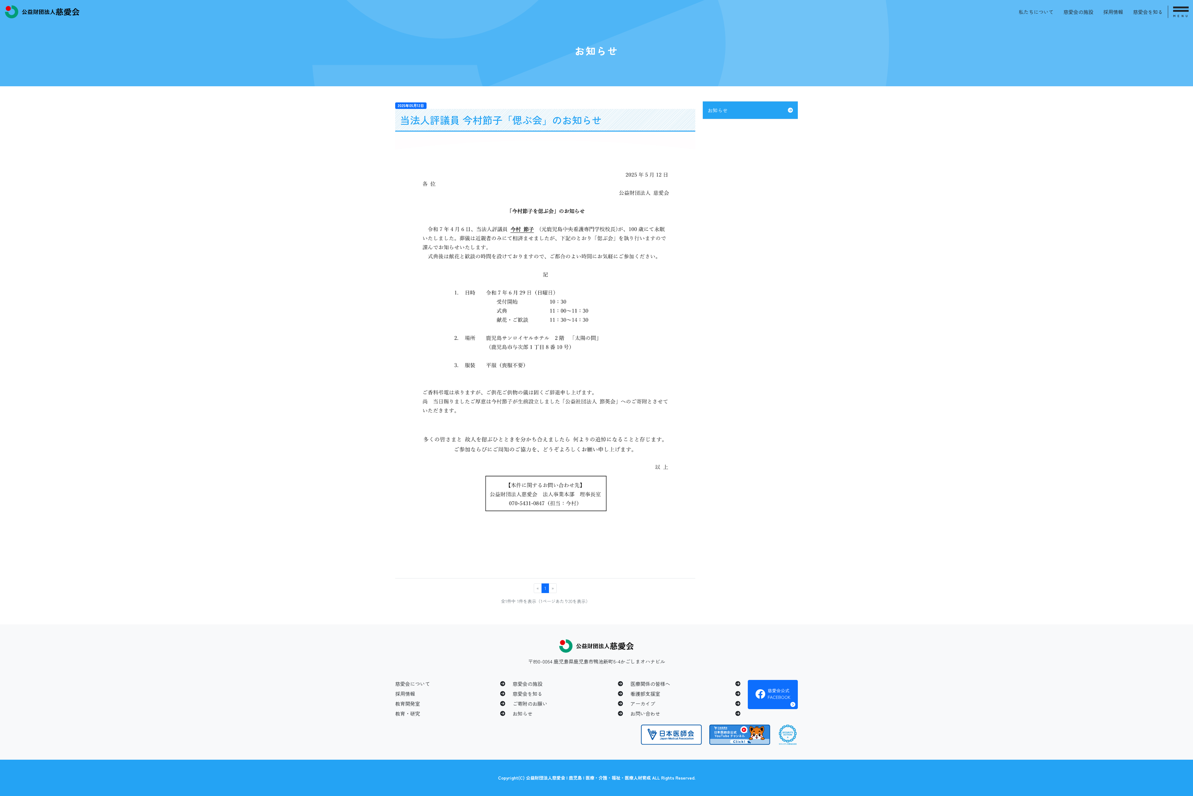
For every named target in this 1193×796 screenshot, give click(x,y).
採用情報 (1113, 12)
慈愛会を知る (1148, 12)
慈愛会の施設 (1078, 12)
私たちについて (1036, 12)
